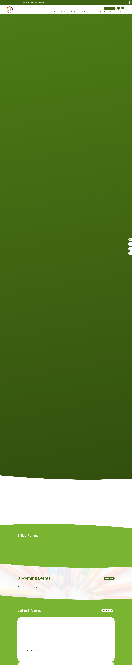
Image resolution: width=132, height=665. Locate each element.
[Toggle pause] (118, 2)
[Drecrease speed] (123, 2)
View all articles (107, 610)
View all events (109, 578)
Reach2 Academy (109, 8)
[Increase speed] (128, 2)
